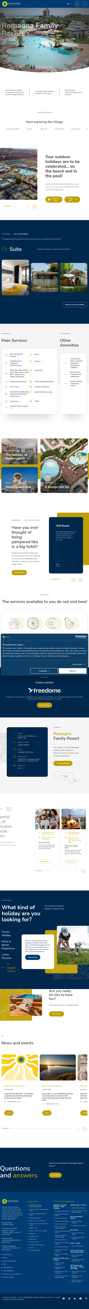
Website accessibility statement (13, 1299)
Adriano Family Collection (62, 1221)
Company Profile (34, 1236)
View (19, 768)
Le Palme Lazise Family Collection (78, 1238)
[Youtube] (80, 1298)
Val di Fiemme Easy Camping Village (77, 1281)
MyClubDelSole (8, 1271)
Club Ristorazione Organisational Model (38, 1210)
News (5, 1258)
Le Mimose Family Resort (79, 1225)
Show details (77, 664)
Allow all (72, 671)
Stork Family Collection (78, 1208)
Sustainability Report (35, 1218)
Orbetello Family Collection (59, 1263)
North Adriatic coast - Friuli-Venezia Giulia (77, 1251)
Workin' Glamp (8, 1277)
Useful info (43, 129)
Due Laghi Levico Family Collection (79, 1272)
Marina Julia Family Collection (77, 1255)
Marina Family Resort (61, 1224)
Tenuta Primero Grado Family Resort (78, 1260)
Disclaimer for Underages (36, 1245)
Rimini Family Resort (61, 1218)
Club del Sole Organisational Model (37, 1214)
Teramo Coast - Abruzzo (78, 1205)
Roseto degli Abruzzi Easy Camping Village (79, 1211)
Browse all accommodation (75, 305)
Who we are (7, 1254)
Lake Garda (74, 1230)
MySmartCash (8, 1267)
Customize (43, 671)
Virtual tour (70, 199)
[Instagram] (86, 1298)
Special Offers (59, 129)
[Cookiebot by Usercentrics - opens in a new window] (77, 636)
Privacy (50, 1297)
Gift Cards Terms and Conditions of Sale (38, 1224)
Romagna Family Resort (62, 1211)
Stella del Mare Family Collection (61, 1272)
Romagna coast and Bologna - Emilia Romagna (60, 1206)
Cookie (57, 1297)
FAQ (4, 1264)
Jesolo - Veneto (75, 1243)
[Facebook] (64, 1298)
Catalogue (32, 1233)
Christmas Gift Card (35, 1250)
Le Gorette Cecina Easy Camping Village (61, 1276)
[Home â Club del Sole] (11, 4)
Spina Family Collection (61, 1247)
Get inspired (75, 129)
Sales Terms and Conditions (37, 1221)
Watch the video (55, 199)
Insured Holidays (34, 1242)
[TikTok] (69, 1298)
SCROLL (44, 45)
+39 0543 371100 (8, 1248)
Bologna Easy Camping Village (61, 1254)
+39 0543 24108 (7, 1225)
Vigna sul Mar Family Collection (61, 1250)
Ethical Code (32, 1239)
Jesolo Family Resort (78, 1246)
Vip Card (31, 1248)
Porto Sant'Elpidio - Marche (76, 1217)
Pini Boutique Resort (61, 1240)
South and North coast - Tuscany (61, 1259)
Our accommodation (13, 129)
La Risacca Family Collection (77, 1222)
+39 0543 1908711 (8, 1232)
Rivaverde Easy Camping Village (62, 1243)
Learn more (44, 861)
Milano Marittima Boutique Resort (62, 1231)
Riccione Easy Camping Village (61, 1214)
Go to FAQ (55, 1175)
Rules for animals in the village (38, 1231)
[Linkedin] (75, 1298)
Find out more (19, 573)
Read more (57, 565)
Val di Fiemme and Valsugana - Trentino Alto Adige (77, 1267)
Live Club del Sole (9, 1261)
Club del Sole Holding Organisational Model (35, 1205)
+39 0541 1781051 (23, 745)
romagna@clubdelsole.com (26, 752)
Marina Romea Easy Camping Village (60, 1227)
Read (9, 1113)
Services (29, 129)
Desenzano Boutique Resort (78, 1233)
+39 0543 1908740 (8, 1240)
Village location (64, 763)
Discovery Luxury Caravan (12, 1274)
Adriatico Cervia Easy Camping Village (61, 1236)
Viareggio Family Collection (60, 1268)
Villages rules (33, 1228)
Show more (9, 290)
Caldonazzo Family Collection (77, 1276)
